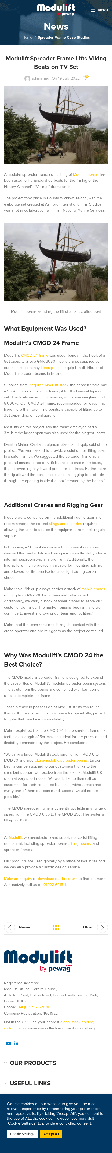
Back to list (56, 927)
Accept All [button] (51, 1133)
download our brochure (57, 879)
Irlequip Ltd (50, 368)
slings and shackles (65, 524)
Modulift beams (85, 174)
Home (27, 37)
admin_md (40, 78)
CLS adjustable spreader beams (61, 760)
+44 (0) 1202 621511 (33, 1007)
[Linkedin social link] (16, 1043)
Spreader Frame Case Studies (64, 37)
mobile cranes (93, 589)
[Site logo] (56, 9)
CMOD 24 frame (34, 355)
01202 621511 (54, 885)
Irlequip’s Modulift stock (48, 385)
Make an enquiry (18, 879)
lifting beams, (81, 843)
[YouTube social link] (8, 1043)
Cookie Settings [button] (22, 1133)
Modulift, (16, 837)
